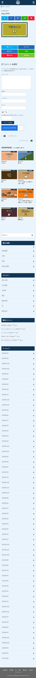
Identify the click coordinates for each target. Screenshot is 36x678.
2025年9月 (5, 374)
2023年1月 (5, 477)
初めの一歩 (4, 336)
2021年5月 (5, 581)
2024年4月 (5, 431)
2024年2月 (5, 441)
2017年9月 (5, 658)
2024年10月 (5, 405)
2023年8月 (5, 462)
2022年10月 (5, 493)
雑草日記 (4, 311)
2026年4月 (5, 358)
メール (4, 98)
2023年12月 (5, 446)
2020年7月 (5, 617)
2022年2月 (5, 534)
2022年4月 (5, 524)
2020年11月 (5, 611)
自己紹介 (31, 670)
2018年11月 (5, 637)
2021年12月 (5, 544)
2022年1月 (5, 539)
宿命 (3, 261)
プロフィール (18, 672)
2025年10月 (5, 369)
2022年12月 (5, 482)
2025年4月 (5, 384)
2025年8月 (5, 379)
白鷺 (3, 256)
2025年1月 (5, 394)
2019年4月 (5, 632)
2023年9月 (5, 456)
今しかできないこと (7, 329)
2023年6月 (5, 467)
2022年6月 (5, 513)
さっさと (4, 332)
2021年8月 (5, 565)
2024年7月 (5, 420)
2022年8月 (5, 503)
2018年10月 (5, 643)
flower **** (11, 325)
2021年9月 (5, 560)
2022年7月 (5, 508)
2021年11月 (5, 550)
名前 (3, 91)
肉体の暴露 (5, 266)
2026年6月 (5, 353)
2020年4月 (5, 622)
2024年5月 (5, 425)
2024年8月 (5, 415)
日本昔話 (4, 285)
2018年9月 (5, 648)
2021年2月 (5, 596)
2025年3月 (5, 389)
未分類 (4, 290)
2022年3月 (5, 529)
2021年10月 (5, 555)
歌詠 (3, 295)
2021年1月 (5, 601)
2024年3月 (5, 436)
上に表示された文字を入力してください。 (13, 115)
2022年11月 (5, 487)
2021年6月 (5, 575)
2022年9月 (5, 498)
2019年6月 (5, 627)
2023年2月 (5, 472)
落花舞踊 (4, 251)
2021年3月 (5, 591)
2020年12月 (5, 606)
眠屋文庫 (4, 301)
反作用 (3, 325)
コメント (4, 74)
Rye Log (17, 675)
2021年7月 (5, 570)
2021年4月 (5, 586)
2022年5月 (5, 518)
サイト (3, 105)
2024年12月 (5, 400)
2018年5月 (5, 653)
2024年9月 (5, 410)
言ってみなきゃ (6, 340)
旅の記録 (4, 280)
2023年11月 (5, 451)
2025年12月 (5, 363)
